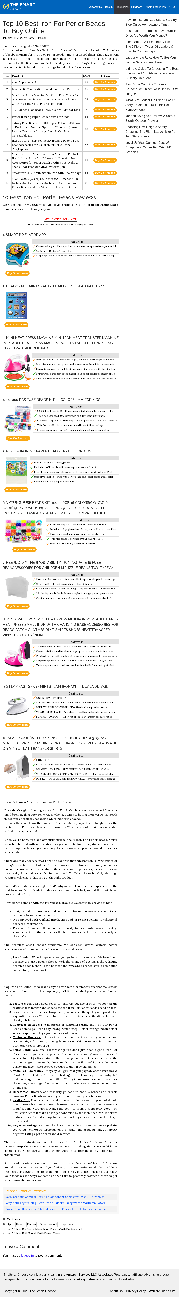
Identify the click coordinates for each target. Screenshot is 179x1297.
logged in (27, 1255)
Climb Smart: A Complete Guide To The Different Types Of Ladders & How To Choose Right (149, 46)
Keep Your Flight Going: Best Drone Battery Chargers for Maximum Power (55, 1203)
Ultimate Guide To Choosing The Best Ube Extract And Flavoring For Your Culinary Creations (152, 73)
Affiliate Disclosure (162, 1291)
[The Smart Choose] (19, 7)
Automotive (96, 6)
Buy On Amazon (105, 82)
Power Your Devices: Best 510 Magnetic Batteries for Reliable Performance (55, 1209)
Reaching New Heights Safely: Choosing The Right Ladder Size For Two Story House (150, 131)
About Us (116, 1291)
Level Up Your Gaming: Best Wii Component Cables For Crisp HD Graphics (148, 147)
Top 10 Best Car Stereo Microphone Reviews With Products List (44, 1228)
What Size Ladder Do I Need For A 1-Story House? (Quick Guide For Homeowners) (151, 104)
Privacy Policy (136, 1291)
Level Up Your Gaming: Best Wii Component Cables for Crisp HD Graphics (54, 1196)
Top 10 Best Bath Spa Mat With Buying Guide (33, 1233)
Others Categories (155, 6)
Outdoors (136, 6)
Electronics (122, 6)
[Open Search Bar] (173, 7)
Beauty (109, 6)
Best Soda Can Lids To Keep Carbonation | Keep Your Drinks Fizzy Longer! (151, 89)
